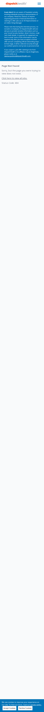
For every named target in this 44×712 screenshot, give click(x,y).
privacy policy (36, 705)
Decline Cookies (25, 708)
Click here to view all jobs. (14, 78)
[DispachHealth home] (16, 3)
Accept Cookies (9, 708)
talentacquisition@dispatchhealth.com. (17, 56)
